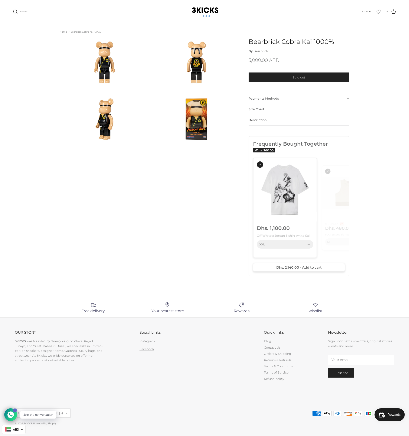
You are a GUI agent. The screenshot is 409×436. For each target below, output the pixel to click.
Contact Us (272, 347)
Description (258, 120)
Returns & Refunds (277, 360)
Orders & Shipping (277, 354)
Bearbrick (260, 51)
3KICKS (28, 423)
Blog (267, 341)
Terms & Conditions (278, 366)
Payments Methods (264, 98)
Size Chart (256, 109)
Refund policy (274, 379)
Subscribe (341, 373)
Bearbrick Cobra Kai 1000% (86, 31)
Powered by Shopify (44, 423)
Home (63, 31)
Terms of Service (276, 372)
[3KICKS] (204, 11)
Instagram (147, 341)
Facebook (147, 349)
